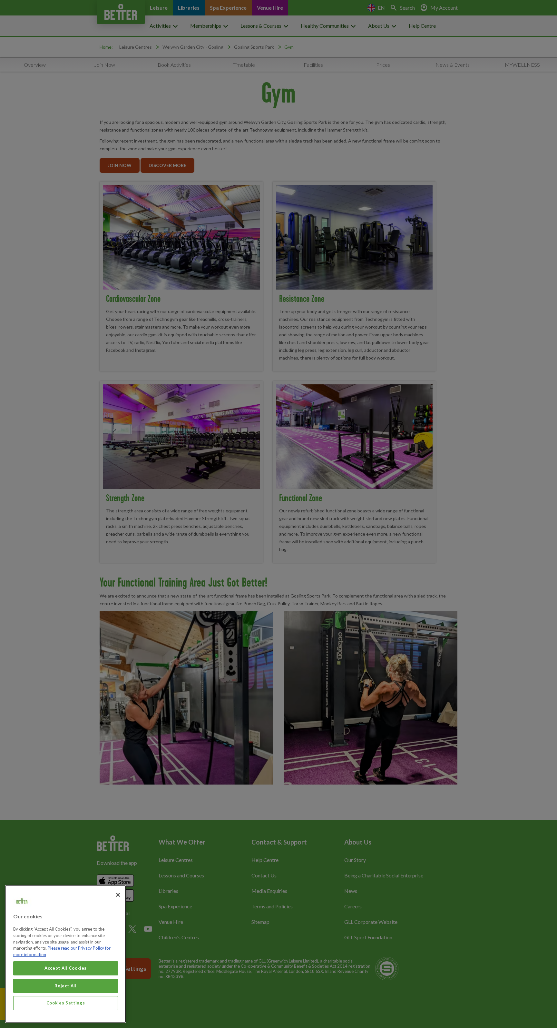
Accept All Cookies (65, 968)
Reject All (65, 985)
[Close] (118, 895)
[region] (65, 954)
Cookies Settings (65, 1002)
